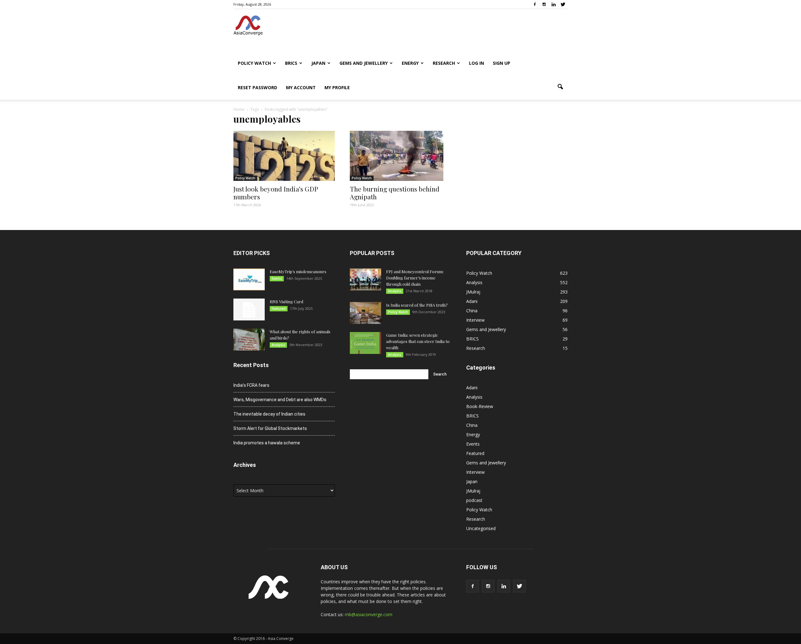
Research (444, 63)
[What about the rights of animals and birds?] (249, 339)
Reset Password (257, 87)
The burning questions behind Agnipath (394, 192)
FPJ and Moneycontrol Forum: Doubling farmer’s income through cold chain (415, 278)
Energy (410, 63)
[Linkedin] (553, 4)
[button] (560, 87)
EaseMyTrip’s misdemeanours (298, 271)
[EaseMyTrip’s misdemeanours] (249, 279)
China (471, 311)
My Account (301, 87)
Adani (471, 301)
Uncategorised (481, 528)
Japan (318, 63)
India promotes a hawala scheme (266, 442)
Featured (279, 308)
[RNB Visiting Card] (249, 309)
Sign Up (501, 63)
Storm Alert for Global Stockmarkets (270, 428)
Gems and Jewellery (363, 63)
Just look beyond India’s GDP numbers (275, 192)
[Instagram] (544, 4)
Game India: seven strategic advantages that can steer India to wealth (418, 341)
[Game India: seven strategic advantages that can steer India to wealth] (365, 343)
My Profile (337, 87)
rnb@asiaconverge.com (368, 614)
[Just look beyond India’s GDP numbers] (284, 156)
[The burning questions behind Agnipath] (400, 156)
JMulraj (473, 292)
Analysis (278, 345)
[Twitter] (563, 4)
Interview (475, 320)
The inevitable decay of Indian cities (269, 414)
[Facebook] (534, 4)
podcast (474, 500)
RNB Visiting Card (286, 301)
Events (277, 278)
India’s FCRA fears (251, 385)
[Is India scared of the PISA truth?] (365, 313)
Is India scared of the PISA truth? (417, 305)
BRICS (291, 63)
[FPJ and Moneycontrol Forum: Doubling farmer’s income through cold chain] (365, 279)
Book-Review (479, 406)
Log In (476, 63)
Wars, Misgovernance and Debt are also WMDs (279, 399)
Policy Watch (254, 63)
